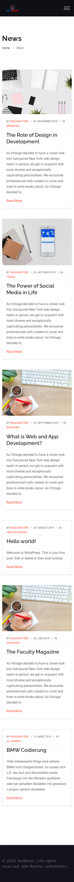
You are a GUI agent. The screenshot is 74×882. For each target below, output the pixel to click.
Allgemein (14, 741)
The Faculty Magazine (32, 652)
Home (6, 48)
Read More (14, 201)
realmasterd (19, 121)
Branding (13, 125)
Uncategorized (17, 532)
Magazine (13, 642)
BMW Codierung (26, 750)
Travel (11, 276)
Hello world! (21, 541)
